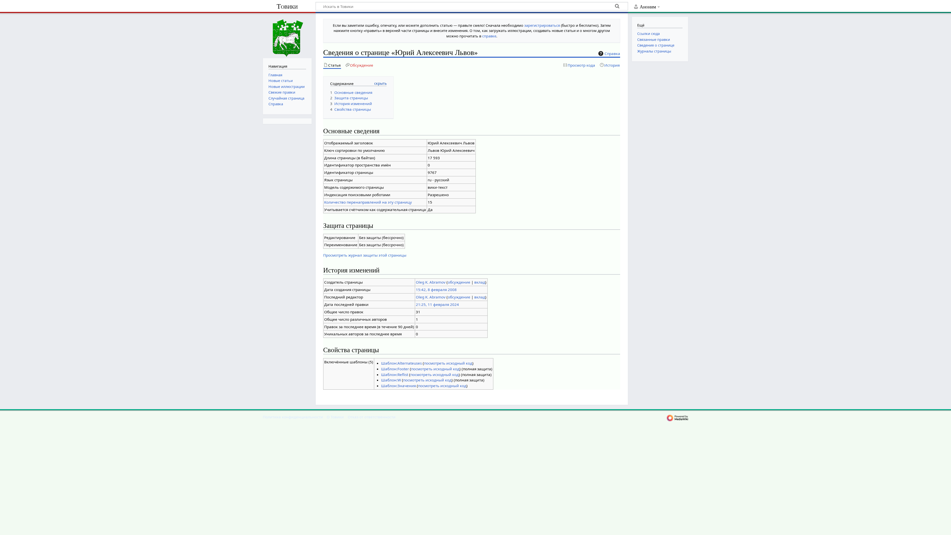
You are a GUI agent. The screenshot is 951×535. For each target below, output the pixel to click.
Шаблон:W (391, 379)
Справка (612, 53)
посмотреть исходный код (448, 363)
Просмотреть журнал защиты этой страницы (364, 255)
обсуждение (459, 282)
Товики (287, 6)
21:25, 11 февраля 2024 (437, 304)
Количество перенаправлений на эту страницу (368, 202)
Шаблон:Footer (395, 368)
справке (489, 36)
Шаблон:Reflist (394, 374)
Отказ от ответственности (372, 416)
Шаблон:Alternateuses (401, 363)
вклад (479, 282)
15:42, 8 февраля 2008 (436, 289)
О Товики (335, 416)
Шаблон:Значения (398, 385)
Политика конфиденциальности (293, 416)
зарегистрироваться (542, 25)
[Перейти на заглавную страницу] (287, 35)
